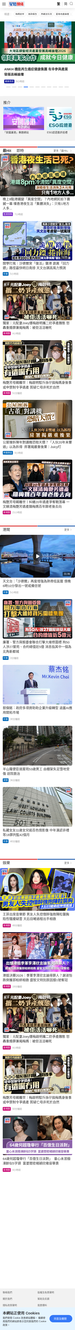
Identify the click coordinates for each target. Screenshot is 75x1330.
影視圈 (8, 81)
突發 (5, 780)
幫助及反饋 (43, 1298)
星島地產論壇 (62, 14)
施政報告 (32, 14)
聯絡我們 (7, 1292)
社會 (5, 274)
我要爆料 (42, 1305)
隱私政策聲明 (10, 1305)
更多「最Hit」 (61, 150)
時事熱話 (7, 453)
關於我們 (7, 1298)
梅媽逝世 (19, 14)
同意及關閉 (60, 1318)
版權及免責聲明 (46, 1292)
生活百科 (7, 214)
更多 (66, 529)
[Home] (16, 4)
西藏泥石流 (46, 14)
